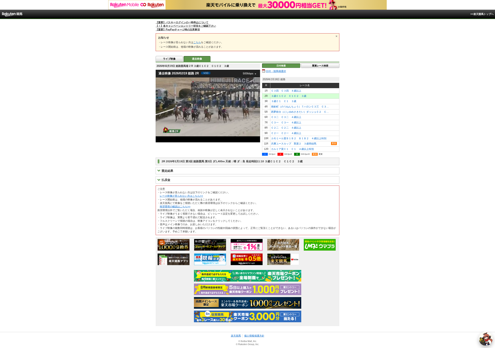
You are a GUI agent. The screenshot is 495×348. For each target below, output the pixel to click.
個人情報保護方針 (254, 335)
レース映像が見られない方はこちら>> (181, 195)
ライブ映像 (169, 58)
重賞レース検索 (320, 65)
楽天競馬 (236, 335)
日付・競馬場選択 (276, 71)
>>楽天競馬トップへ (482, 14)
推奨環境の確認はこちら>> (175, 206)
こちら (197, 42)
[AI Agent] (486, 339)
